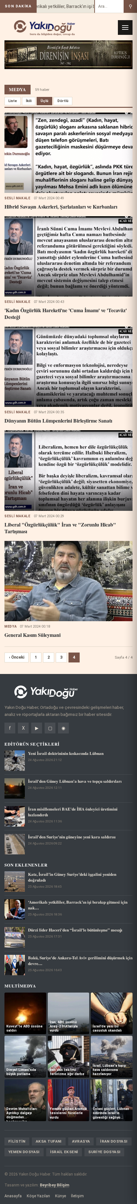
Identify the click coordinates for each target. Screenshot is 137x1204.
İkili (29, 101)
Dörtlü (62, 101)
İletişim (77, 1195)
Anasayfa (13, 1195)
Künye (60, 1195)
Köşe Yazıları (38, 1195)
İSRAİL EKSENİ (64, 1152)
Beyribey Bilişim (54, 1185)
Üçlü (44, 101)
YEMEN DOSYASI (24, 1152)
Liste (12, 101)
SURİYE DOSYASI (104, 1152)
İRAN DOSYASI (113, 1141)
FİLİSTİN (16, 1141)
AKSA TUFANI (49, 1141)
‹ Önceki (16, 657)
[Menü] (125, 27)
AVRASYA (81, 1141)
